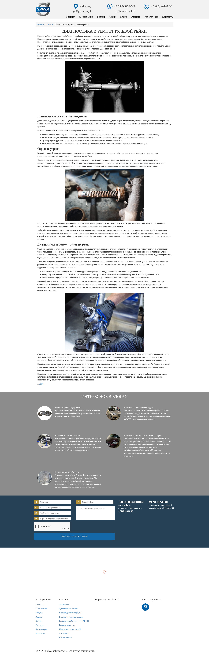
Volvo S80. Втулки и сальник (67, 435)
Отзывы (135, 16)
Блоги (123, 16)
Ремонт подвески (67, 625)
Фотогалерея (151, 16)
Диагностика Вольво (68, 608)
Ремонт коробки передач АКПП (74, 621)
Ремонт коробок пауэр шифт (68, 407)
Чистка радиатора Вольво (67, 472)
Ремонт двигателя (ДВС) (70, 613)
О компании (86, 16)
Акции (112, 16)
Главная (70, 16)
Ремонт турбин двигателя (71, 617)
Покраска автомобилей (70, 629)
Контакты (167, 16)
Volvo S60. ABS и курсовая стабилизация (142, 435)
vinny (41, 384)
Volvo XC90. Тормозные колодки (138, 407)
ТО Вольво (64, 604)
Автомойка (64, 633)
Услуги (101, 16)
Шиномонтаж (65, 637)
